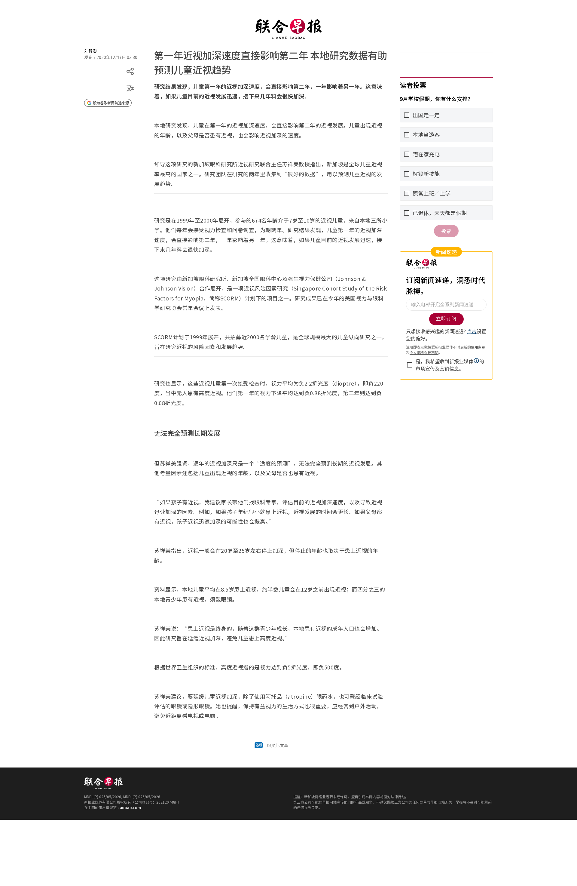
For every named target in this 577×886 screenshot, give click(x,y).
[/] (288, 29)
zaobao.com (129, 807)
